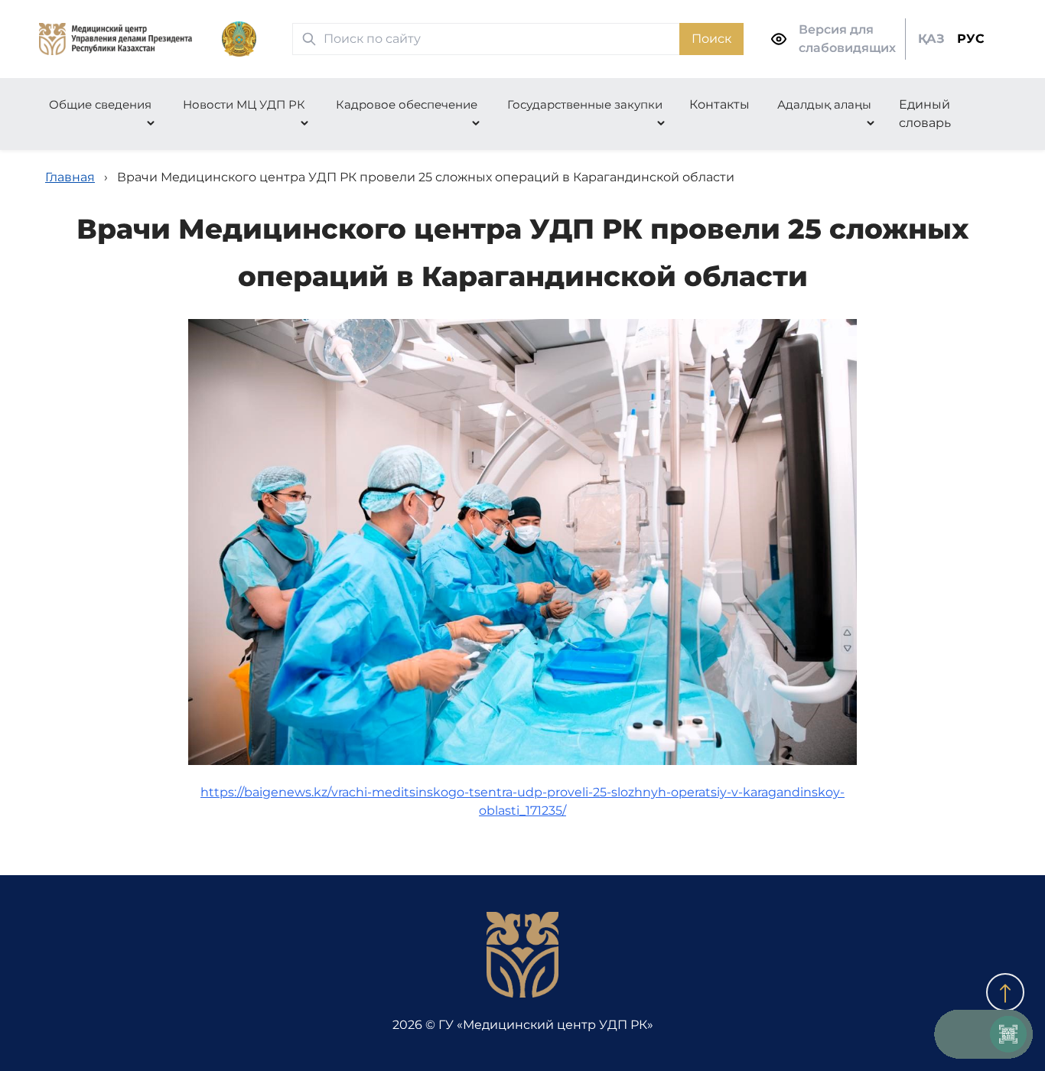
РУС (971, 38)
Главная (70, 177)
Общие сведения (100, 104)
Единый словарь (925, 113)
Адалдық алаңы (824, 104)
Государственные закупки (584, 104)
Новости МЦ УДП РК (244, 104)
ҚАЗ (931, 38)
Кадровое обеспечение (406, 104)
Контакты (719, 104)
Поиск (711, 38)
